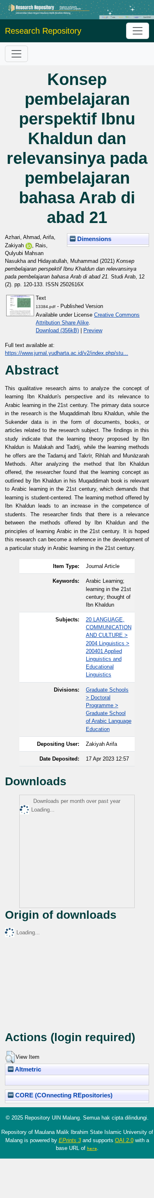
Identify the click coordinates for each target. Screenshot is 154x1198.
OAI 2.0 (124, 1140)
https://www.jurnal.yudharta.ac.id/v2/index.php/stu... (66, 353)
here (92, 1148)
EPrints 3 (70, 1140)
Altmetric (27, 1069)
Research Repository (43, 30)
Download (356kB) (57, 330)
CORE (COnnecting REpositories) (63, 1095)
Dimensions (93, 239)
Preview (92, 330)
